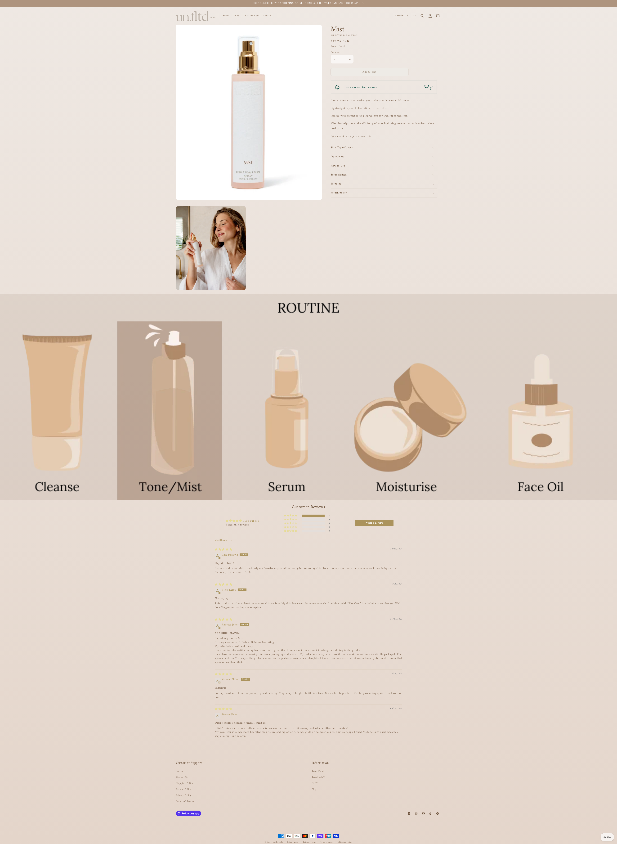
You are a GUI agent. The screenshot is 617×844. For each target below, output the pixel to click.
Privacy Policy (183, 795)
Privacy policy (309, 842)
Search (179, 771)
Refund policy (293, 842)
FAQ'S (315, 783)
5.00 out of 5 (251, 520)
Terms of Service (185, 801)
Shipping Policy (184, 783)
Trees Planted (319, 771)
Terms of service (327, 842)
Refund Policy (183, 789)
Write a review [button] (374, 523)
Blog (314, 789)
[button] (422, 16)
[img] (223, 549)
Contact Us (182, 777)
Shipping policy (345, 842)
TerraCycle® (318, 777)
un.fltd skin (278, 842)
